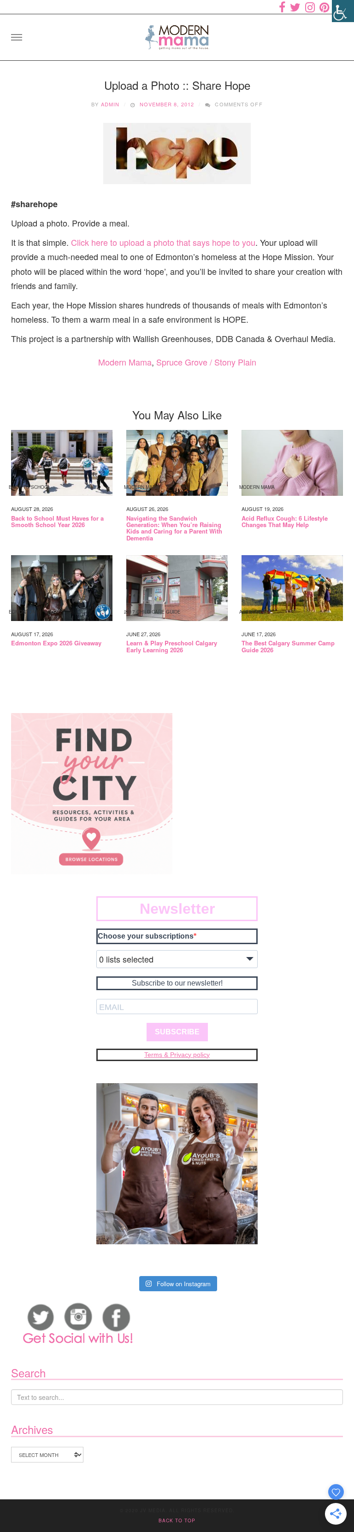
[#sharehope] (177, 153)
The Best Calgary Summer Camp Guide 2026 (288, 646)
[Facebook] (282, 7)
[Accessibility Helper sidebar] (343, 11)
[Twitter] (295, 7)
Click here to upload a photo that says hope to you (163, 242)
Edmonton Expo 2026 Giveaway (56, 643)
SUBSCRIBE (177, 1032)
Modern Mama (125, 362)
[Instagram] (310, 7)
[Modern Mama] (177, 34)
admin (110, 104)
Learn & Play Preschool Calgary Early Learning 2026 (171, 646)
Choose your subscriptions (146, 936)
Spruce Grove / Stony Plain (206, 362)
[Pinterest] (324, 7)
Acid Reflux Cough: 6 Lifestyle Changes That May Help (285, 521)
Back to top (177, 1520)
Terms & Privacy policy (177, 1054)
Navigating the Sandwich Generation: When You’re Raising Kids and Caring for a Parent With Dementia (174, 528)
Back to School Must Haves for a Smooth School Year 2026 (57, 521)
